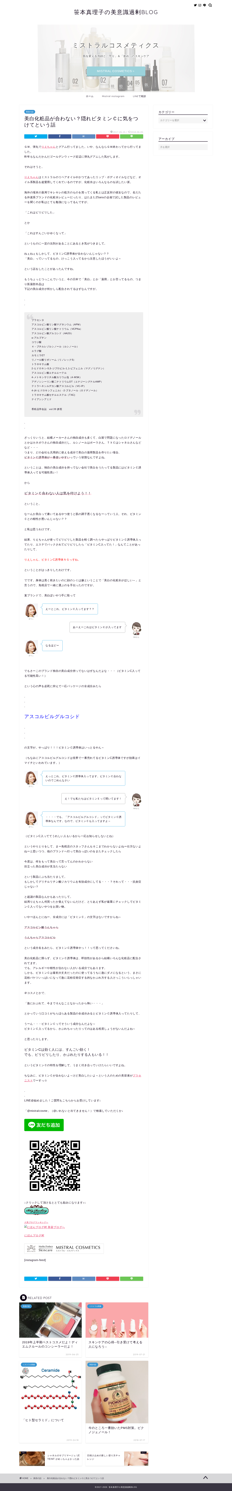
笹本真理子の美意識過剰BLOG (116, 11)
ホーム (90, 96)
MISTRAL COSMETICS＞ (116, 71)
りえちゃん (48, 146)
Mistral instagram (113, 96)
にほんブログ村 (34, 1235)
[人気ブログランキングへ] (36, 1217)
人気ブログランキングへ (36, 1222)
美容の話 (29, 112)
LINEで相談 (139, 96)
